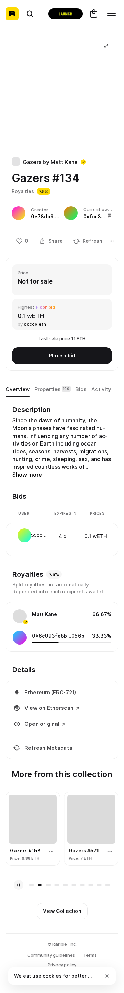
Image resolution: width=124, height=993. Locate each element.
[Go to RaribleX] (65, 13)
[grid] (62, 536)
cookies (52, 976)
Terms (90, 955)
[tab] (18, 389)
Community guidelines (51, 955)
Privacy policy (62, 964)
